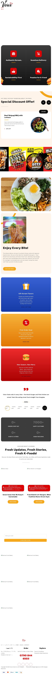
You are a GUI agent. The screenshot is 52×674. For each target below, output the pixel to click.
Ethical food (17, 487)
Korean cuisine (41, 487)
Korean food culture (33, 488)
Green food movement (8, 488)
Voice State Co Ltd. (14, 667)
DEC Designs (44, 667)
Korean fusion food (43, 488)
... (44, 407)
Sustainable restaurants (8, 489)
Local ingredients (17, 488)
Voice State (17, 489)
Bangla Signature (36, 667)
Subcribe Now (25, 540)
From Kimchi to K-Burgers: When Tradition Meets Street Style (39, 496)
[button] (43, 102)
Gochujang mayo (34, 487)
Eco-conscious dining (9, 487)
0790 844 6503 (26, 657)
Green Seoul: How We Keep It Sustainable (13, 496)
